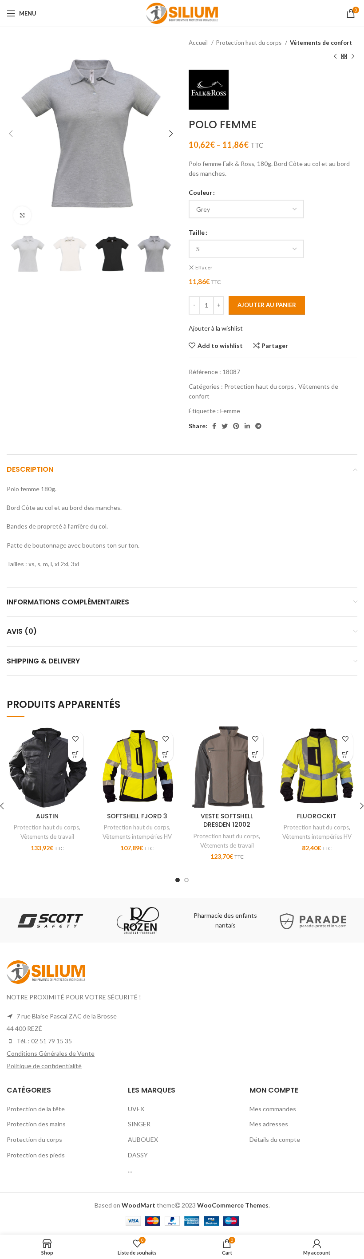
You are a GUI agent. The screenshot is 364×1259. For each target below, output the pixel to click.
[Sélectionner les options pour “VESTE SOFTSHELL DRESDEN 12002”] (255, 754)
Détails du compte (274, 1139)
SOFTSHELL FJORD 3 (137, 816)
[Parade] (313, 920)
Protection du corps (34, 1139)
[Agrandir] (22, 215)
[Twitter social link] (224, 426)
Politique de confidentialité (44, 1066)
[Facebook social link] (214, 426)
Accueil (199, 42)
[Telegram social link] (258, 426)
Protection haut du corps (249, 42)
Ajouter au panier (266, 304)
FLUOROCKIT (316, 816)
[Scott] (50, 920)
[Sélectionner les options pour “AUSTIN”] (75, 754)
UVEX (136, 1109)
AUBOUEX (143, 1139)
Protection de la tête (36, 1109)
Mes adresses (268, 1124)
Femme (230, 410)
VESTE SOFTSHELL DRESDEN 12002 (227, 820)
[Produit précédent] (335, 56)
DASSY (138, 1155)
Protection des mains (36, 1124)
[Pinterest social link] (236, 426)
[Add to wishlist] (75, 738)
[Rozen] (138, 920)
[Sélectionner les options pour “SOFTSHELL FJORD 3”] (165, 754)
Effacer (204, 267)
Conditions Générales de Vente (51, 1053)
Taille (197, 232)
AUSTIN (47, 816)
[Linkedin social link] (247, 426)
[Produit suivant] (352, 56)
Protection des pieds (36, 1155)
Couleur (200, 192)
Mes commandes (272, 1109)
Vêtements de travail (47, 836)
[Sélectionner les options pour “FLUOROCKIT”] (345, 754)
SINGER (139, 1124)
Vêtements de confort (321, 42)
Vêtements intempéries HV (137, 836)
